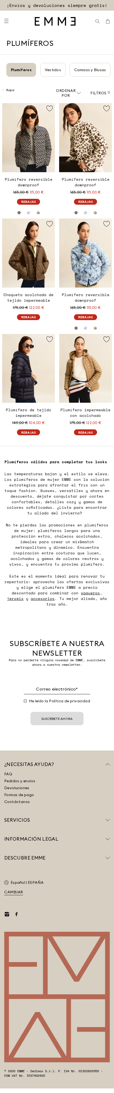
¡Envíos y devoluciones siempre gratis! (57, 5)
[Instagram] (7, 914)
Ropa (10, 90)
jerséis (15, 598)
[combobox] (68, 93)
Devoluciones (16, 787)
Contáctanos (17, 801)
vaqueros (90, 593)
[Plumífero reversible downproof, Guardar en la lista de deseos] (49, 108)
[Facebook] (16, 914)
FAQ (8, 774)
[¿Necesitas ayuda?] (108, 764)
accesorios (43, 598)
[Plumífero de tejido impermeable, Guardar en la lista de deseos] (49, 339)
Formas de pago (19, 794)
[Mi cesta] (108, 21)
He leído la (59, 701)
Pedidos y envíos (19, 781)
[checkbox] (25, 701)
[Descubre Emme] (108, 858)
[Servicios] (108, 820)
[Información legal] (108, 839)
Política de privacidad (69, 701)
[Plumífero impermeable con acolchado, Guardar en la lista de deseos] (106, 339)
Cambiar (13, 892)
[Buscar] (97, 21)
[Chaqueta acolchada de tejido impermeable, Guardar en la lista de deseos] (49, 224)
